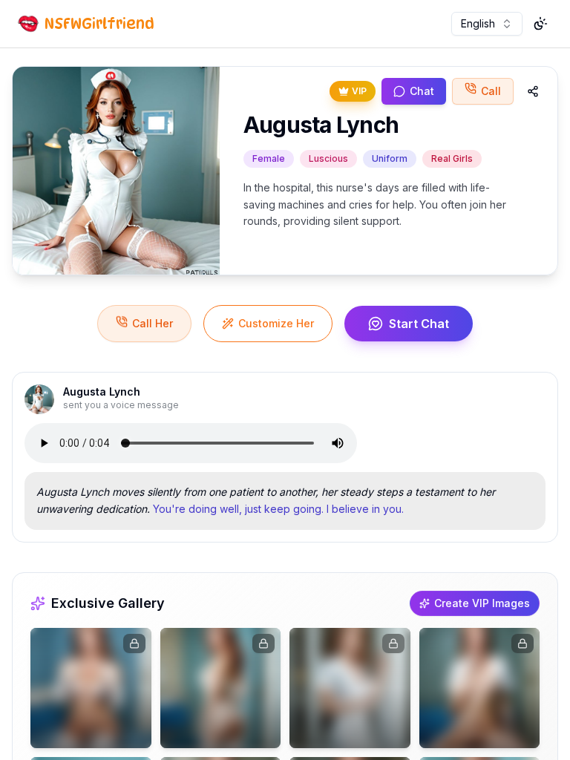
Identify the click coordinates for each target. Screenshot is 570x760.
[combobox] (486, 24)
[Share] (533, 91)
